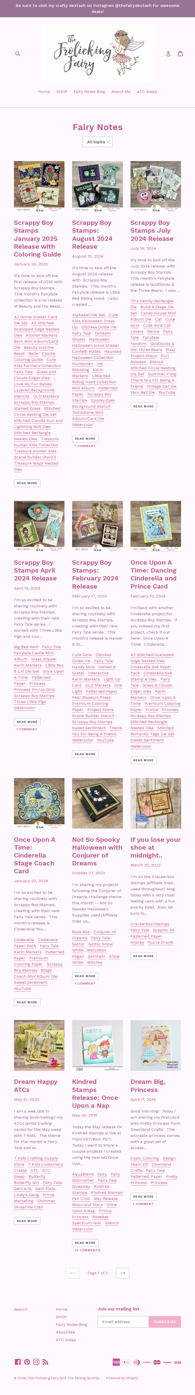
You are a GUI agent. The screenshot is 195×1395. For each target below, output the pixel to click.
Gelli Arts (23, 1188)
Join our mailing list (118, 1308)
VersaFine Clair (28, 1206)
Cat (158, 319)
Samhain (96, 956)
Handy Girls (83, 666)
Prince (152, 709)
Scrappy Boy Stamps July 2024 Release (152, 230)
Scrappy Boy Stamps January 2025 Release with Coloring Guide (37, 238)
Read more (27, 483)
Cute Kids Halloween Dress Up (95, 320)
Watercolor (82, 424)
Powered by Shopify (122, 1378)
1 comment (85, 446)
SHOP (61, 91)
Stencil (156, 361)
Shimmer (46, 1200)
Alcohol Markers (41, 335)
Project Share (144, 355)
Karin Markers (28, 665)
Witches (95, 962)
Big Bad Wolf (26, 646)
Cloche (48, 353)
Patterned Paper (102, 691)
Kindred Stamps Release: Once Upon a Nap (95, 1093)
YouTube (166, 392)
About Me (121, 91)
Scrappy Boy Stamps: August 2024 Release (92, 234)
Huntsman (82, 363)
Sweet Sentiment (89, 727)
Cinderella (24, 939)
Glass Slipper (44, 659)
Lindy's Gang (26, 1194)
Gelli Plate (45, 1188)
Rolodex (138, 361)
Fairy (102, 1174)
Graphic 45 (163, 930)
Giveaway (81, 1186)
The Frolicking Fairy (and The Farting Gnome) (64, 1378)
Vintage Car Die (161, 386)
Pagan (78, 956)
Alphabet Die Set (88, 314)
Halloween (99, 339)
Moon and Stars (87, 1204)
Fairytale (150, 337)
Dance (153, 331)
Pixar (171, 349)
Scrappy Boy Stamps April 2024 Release (35, 570)
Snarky (137, 942)
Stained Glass (27, 408)
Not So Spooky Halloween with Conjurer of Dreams (97, 851)
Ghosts (78, 339)
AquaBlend (83, 1174)
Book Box (81, 931)
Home (44, 91)
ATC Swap (147, 91)
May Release (106, 1198)
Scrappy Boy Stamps (34, 402)
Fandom (103, 333)
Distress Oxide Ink (99, 327)
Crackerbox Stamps (150, 924)
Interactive (98, 673)
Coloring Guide (28, 359)
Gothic (78, 944)
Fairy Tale (23, 371)
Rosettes (100, 1216)
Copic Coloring (145, 1158)
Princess (37, 683)
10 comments (87, 1250)
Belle (33, 353)
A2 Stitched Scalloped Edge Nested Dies (36, 329)
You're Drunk (160, 942)
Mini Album (83, 388)
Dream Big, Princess (148, 1085)
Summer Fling (162, 374)
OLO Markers (46, 396)
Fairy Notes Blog (89, 91)
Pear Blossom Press (91, 697)
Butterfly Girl (26, 1182)
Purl (165, 355)
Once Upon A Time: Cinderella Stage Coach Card (34, 855)
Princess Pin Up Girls (34, 689)
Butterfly (36, 1176)
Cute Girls (82, 654)
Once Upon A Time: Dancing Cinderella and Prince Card (154, 574)
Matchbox (96, 950)
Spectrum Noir (86, 1222)
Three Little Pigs (30, 701)
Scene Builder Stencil (93, 715)
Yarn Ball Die (143, 392)
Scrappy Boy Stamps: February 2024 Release (95, 574)
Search (21, 1309)
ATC (34, 1170)
